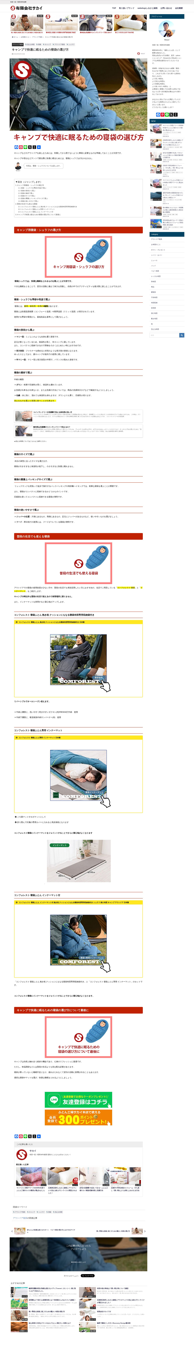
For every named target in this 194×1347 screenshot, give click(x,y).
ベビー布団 (155, 271)
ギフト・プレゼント (158, 250)
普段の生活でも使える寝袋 (27, 204)
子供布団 (154, 297)
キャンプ (48, 44)
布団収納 (154, 302)
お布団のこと (156, 244)
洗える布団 (30, 44)
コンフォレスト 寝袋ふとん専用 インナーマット (38, 209)
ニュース (154, 260)
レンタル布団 (156, 276)
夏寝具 (153, 292)
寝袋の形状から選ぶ (28, 190)
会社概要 (179, 8)
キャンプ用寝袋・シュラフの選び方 (30, 185)
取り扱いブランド (126, 8)
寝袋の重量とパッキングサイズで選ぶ (34, 198)
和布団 (153, 281)
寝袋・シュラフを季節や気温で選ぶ (33, 188)
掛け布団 (154, 313)
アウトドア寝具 (18, 44)
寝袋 (39, 44)
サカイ (143, 53)
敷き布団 (154, 318)
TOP (114, 8)
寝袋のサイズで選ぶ (28, 196)
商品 (152, 287)
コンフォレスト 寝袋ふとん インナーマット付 (37, 212)
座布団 (153, 308)
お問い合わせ (166, 8)
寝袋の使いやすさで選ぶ (29, 201)
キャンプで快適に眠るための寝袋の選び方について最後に (39, 214)
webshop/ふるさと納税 (148, 8)
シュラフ (71, 44)
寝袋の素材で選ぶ (27, 193)
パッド (153, 265)
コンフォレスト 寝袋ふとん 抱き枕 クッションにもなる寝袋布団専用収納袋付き (49, 206)
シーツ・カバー (156, 255)
